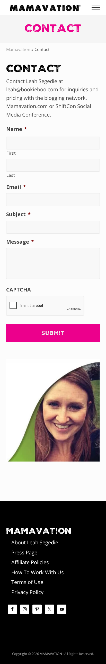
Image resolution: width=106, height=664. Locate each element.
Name (16, 129)
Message (20, 241)
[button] (95, 7)
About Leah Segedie (34, 542)
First (11, 153)
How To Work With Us (37, 572)
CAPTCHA (18, 289)
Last (10, 175)
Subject (18, 214)
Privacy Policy (27, 592)
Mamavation (18, 49)
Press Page (24, 552)
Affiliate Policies (30, 562)
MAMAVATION (51, 653)
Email (16, 187)
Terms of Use (27, 582)
